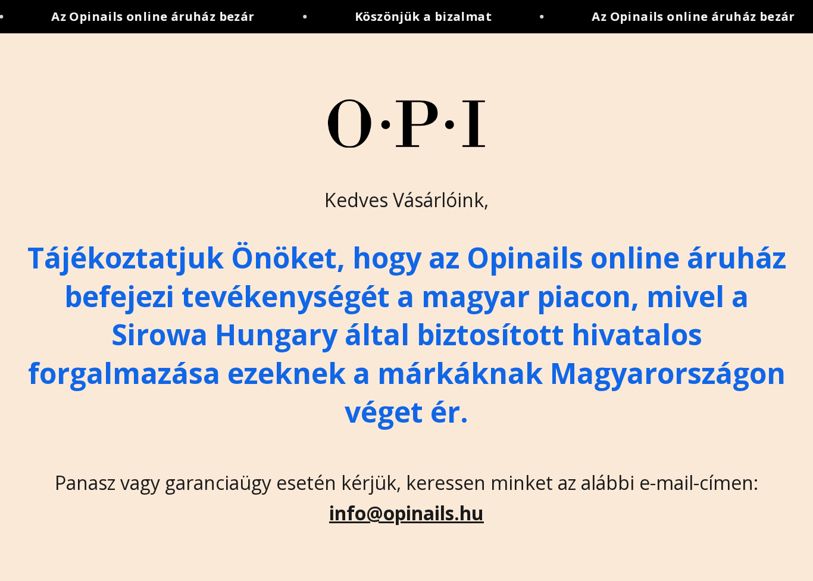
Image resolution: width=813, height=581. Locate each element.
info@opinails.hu (406, 513)
